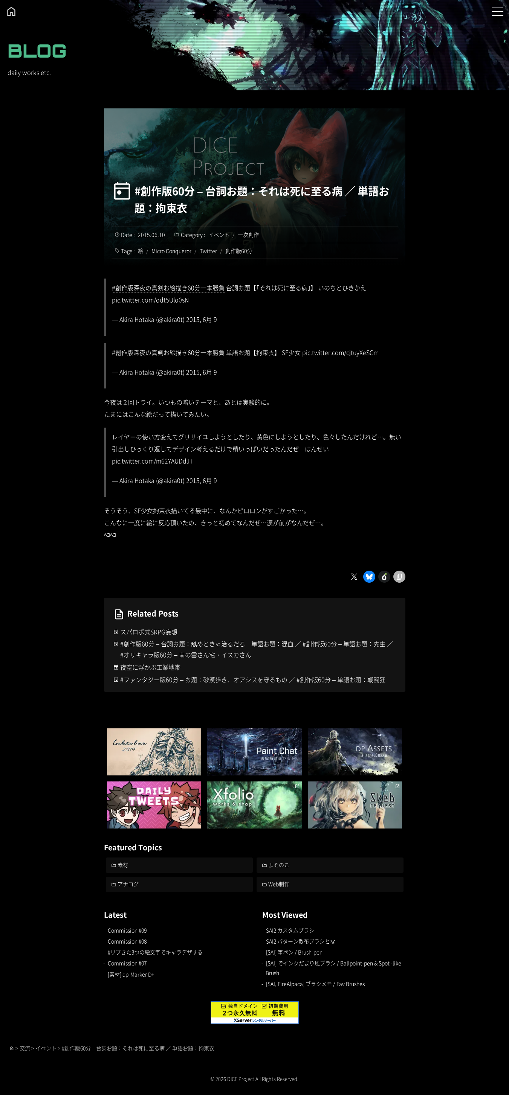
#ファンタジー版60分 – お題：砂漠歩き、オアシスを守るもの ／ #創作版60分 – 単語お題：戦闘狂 (252, 679)
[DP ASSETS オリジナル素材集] (355, 751)
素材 (123, 864)
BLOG (37, 50)
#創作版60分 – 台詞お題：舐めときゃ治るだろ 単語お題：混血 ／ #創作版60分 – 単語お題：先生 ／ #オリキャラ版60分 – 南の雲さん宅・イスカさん (256, 649)
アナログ (128, 884)
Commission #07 (127, 963)
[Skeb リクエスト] (355, 804)
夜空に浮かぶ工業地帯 (150, 667)
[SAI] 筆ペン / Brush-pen (294, 952)
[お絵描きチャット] (254, 751)
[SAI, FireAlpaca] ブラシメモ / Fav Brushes (315, 983)
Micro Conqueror (171, 250)
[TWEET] (154, 804)
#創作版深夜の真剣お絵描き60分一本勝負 (168, 287)
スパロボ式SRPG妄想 (148, 631)
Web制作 (278, 884)
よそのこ (278, 864)
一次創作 (248, 234)
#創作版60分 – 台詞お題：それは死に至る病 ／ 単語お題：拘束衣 (262, 199)
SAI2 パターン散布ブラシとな (300, 941)
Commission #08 (127, 941)
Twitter (208, 250)
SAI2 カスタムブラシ (290, 930)
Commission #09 (127, 930)
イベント (218, 234)
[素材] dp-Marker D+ (131, 974)
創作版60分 (238, 250)
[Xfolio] (254, 804)
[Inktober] (154, 751)
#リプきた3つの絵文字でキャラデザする (155, 952)
